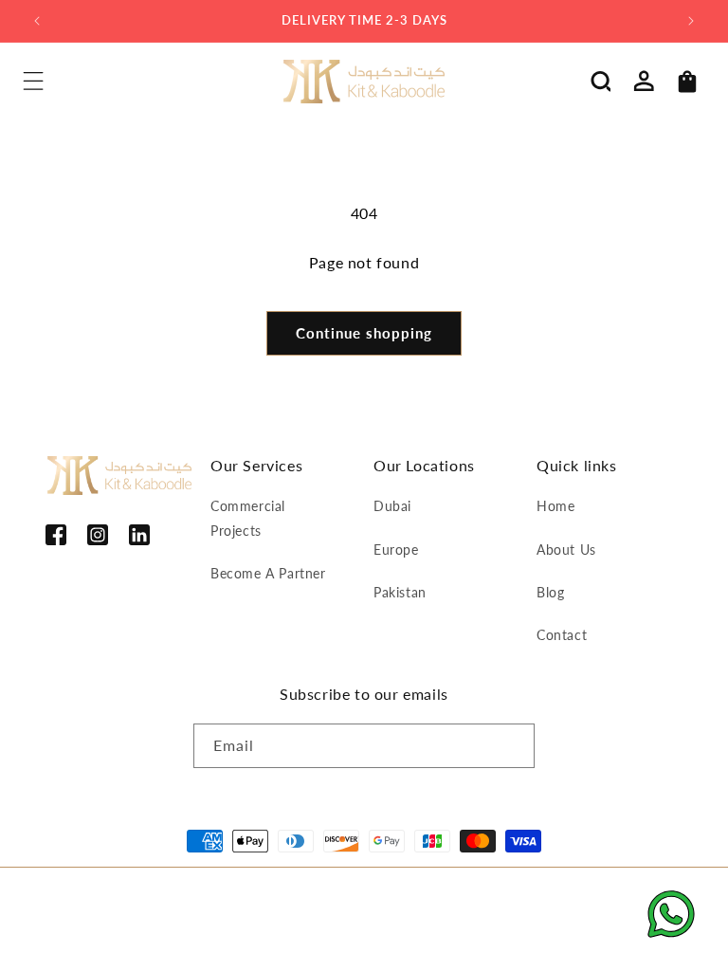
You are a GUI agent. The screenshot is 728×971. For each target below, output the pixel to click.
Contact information (220, 925)
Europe (396, 549)
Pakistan (400, 592)
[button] (33, 81)
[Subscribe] (513, 746)
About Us (566, 549)
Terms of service (395, 902)
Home (555, 506)
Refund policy (205, 902)
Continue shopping (364, 332)
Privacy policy (296, 902)
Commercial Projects (247, 518)
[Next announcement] (691, 21)
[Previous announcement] (37, 21)
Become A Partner (268, 573)
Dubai (392, 506)
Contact (562, 635)
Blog (550, 592)
